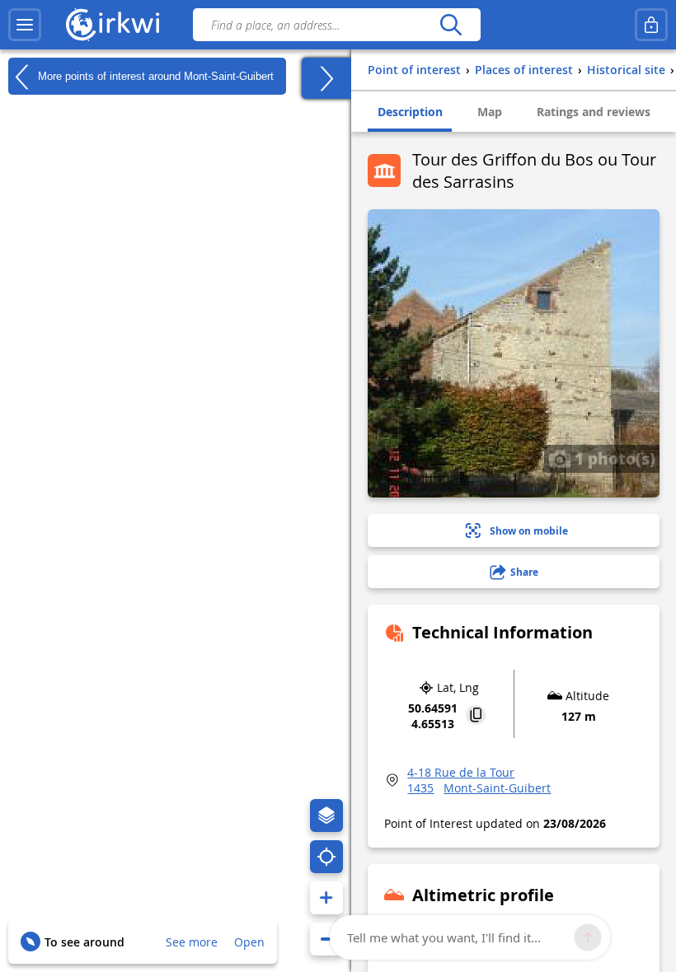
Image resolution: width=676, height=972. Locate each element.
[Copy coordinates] (476, 716)
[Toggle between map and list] (326, 78)
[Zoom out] (326, 939)
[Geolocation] (326, 856)
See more (192, 942)
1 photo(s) (612, 458)
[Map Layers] (326, 815)
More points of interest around (154, 75)
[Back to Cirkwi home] (113, 24)
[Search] (450, 25)
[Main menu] (24, 24)
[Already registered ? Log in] (651, 24)
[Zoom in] (326, 897)
